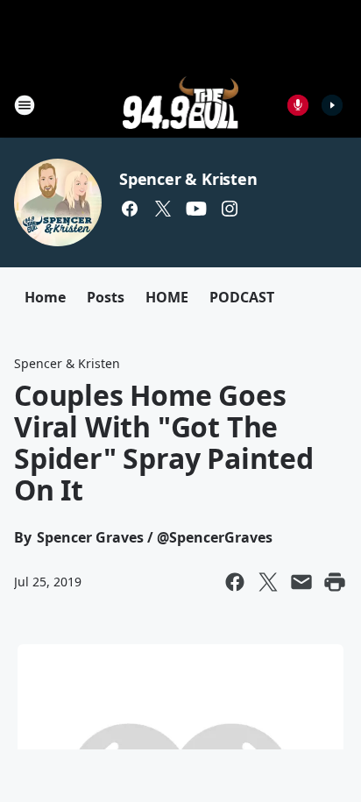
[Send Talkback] (297, 105)
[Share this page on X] (268, 582)
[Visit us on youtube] (196, 208)
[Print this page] (334, 582)
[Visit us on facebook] (129, 208)
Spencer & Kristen (188, 178)
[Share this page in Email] (301, 582)
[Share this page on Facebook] (235, 582)
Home (45, 297)
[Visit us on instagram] (229, 208)
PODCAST (241, 297)
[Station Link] (181, 104)
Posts (105, 297)
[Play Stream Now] (332, 105)
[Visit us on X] (162, 208)
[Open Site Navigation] (24, 105)
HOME (166, 297)
